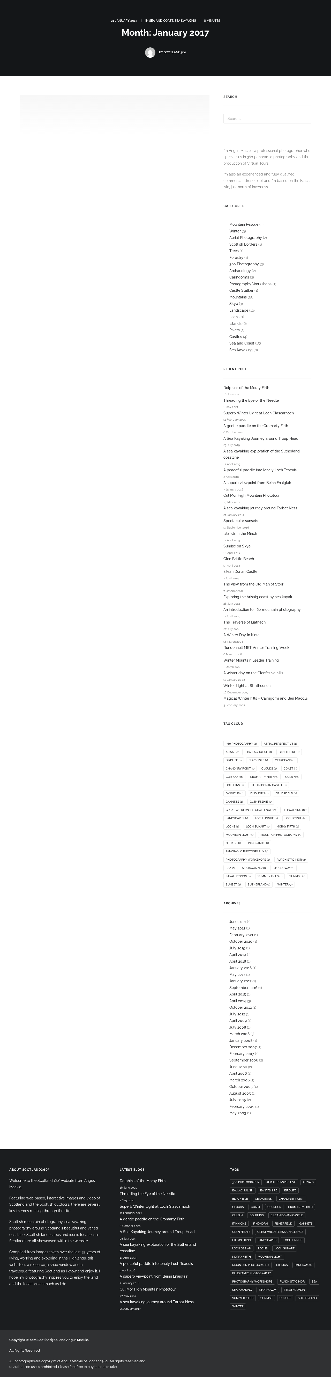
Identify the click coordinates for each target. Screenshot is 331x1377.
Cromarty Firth (264, 777)
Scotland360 (175, 52)
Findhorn (259, 793)
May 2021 (237, 928)
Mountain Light (239, 835)
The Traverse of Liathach (244, 622)
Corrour (234, 777)
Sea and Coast (241, 343)
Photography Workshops (250, 284)
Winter (235, 231)
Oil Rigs (233, 843)
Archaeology (240, 271)
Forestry (236, 257)
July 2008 (237, 1027)
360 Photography (244, 264)
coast (290, 768)
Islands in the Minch (240, 533)
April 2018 (237, 961)
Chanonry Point (240, 768)
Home (131, 21)
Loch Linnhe (266, 818)
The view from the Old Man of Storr (253, 584)
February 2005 (241, 1106)
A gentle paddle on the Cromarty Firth (255, 426)
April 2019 (237, 955)
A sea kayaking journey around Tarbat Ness (84, 238)
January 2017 (240, 981)
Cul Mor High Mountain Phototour (251, 495)
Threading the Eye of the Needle (251, 400)
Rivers (234, 330)
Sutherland (259, 884)
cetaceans (285, 760)
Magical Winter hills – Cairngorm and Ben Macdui (265, 698)
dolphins (235, 785)
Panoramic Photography (247, 851)
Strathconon (238, 876)
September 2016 (243, 988)
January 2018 (240, 968)
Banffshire (289, 752)
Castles (235, 337)
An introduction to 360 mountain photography (262, 609)
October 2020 (240, 941)
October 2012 (240, 1007)
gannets (234, 801)
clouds (269, 768)
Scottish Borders (243, 244)
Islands (235, 323)
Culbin (292, 777)
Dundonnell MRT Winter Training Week (256, 648)
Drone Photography (207, 21)
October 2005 (241, 1087)
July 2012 (237, 1014)
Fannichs (234, 793)
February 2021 (241, 935)
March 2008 (239, 1034)
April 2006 (238, 1073)
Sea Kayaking (241, 350)
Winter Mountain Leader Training (251, 660)
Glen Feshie (261, 801)
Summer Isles (270, 876)
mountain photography (280, 835)
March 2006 (239, 1080)
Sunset (233, 884)
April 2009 (238, 1021)
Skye (233, 304)
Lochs (234, 317)
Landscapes (237, 818)
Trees (234, 251)
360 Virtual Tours (162, 21)
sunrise (297, 876)
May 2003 (237, 1113)
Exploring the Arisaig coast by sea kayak (257, 597)
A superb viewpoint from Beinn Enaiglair (257, 483)
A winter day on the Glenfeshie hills (253, 673)
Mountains (238, 297)
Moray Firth (287, 826)
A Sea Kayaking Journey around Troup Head (260, 438)
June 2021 (237, 922)
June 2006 (238, 1067)
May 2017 (237, 974)
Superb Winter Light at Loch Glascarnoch (258, 413)
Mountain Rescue (243, 224)
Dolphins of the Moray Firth (246, 388)
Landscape (238, 310)
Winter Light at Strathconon (246, 686)
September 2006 (243, 1060)
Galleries (315, 21)
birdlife (234, 760)
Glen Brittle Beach (238, 559)
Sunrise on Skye (237, 546)
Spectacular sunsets (240, 521)
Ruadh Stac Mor (291, 859)
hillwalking (294, 810)
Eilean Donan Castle (240, 571)
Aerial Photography (245, 238)
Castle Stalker (241, 290)
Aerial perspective (280, 743)
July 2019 (237, 948)
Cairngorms (239, 277)
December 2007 (243, 1047)
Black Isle (258, 760)
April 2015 (237, 994)
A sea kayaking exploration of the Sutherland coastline (261, 454)
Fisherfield (286, 793)
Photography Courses (276, 21)
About (241, 21)
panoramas (258, 843)
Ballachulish (259, 752)
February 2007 (241, 1054)
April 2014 (237, 1001)
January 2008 (240, 1040)
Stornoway (283, 868)
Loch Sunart (257, 826)
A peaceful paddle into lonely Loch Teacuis (260, 470)
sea (230, 868)
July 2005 (237, 1100)
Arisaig (233, 752)
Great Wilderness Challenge (251, 810)
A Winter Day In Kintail (242, 635)
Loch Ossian (296, 818)
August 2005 (240, 1093)
